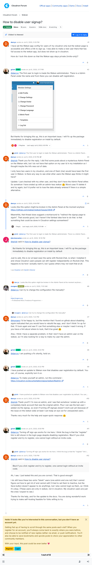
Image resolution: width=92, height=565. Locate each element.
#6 (88, 286)
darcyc (13, 42)
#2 (88, 69)
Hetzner (32, 270)
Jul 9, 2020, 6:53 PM (31, 398)
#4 (88, 203)
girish (13, 69)
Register (9, 549)
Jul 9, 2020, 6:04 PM (36, 350)
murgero (14, 286)
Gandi (26, 270)
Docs (79, 6)
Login (17, 549)
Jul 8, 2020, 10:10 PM (37, 238)
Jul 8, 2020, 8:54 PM (31, 203)
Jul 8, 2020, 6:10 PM (31, 157)
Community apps (60, 6)
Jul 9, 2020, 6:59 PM (36, 429)
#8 (88, 350)
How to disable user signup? (37, 241)
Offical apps (45, 6)
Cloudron (17, 270)
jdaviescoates (16, 238)
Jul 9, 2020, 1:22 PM (31, 317)
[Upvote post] (83, 62)
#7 (88, 317)
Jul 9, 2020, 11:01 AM (39, 286)
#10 (88, 398)
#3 (88, 157)
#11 (88, 429)
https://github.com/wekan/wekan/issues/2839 (31, 210)
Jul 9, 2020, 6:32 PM (36, 367)
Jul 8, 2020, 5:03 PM (31, 42)
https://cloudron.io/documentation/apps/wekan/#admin (36, 381)
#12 (88, 455)
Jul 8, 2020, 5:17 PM (36, 69)
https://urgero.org (17, 298)
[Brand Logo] (7, 6)
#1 (88, 42)
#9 (88, 367)
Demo (72, 6)
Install (85, 6)
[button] (3, 561)
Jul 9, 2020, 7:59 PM (31, 455)
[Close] (86, 519)
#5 (88, 238)
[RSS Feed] (61, 27)
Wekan (16, 27)
